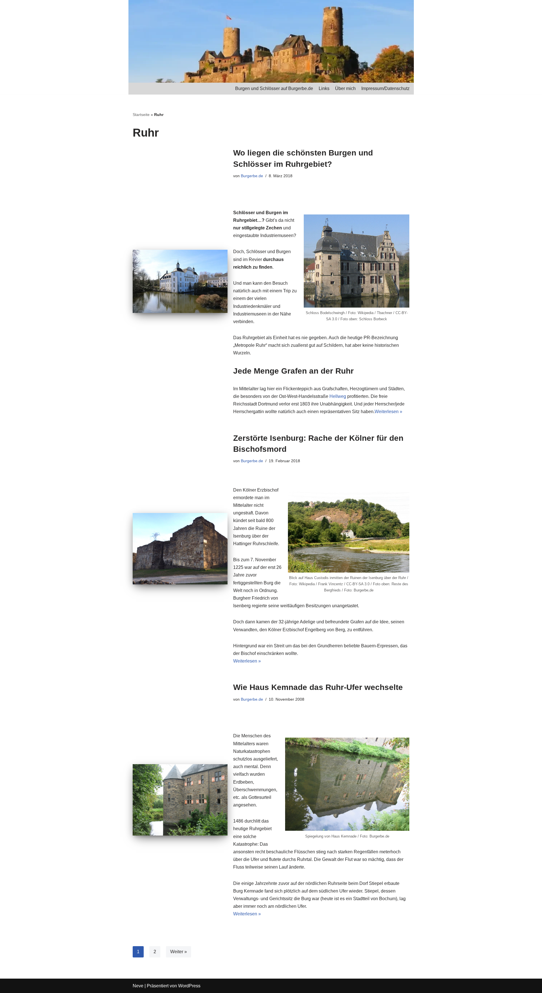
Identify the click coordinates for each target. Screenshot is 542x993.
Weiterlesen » (388, 411)
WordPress (189, 985)
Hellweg (337, 396)
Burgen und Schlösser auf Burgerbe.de (274, 88)
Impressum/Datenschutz (385, 88)
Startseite (141, 114)
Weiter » (178, 951)
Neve (138, 985)
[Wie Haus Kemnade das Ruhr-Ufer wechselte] (180, 799)
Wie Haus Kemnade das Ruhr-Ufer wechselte (318, 687)
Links (324, 88)
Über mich (345, 88)
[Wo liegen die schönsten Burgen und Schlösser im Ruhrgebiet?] (180, 281)
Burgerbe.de (252, 176)
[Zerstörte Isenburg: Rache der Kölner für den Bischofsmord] (180, 548)
